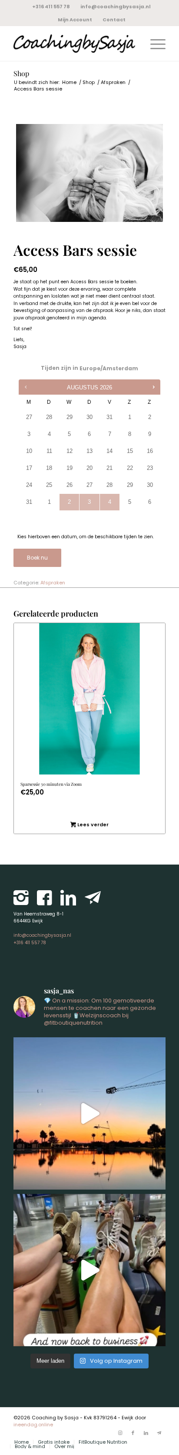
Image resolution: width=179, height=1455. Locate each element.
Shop (21, 73)
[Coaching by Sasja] (74, 43)
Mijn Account (75, 19)
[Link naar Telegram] (159, 1432)
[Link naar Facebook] (132, 1432)
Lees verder (92, 824)
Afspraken (52, 582)
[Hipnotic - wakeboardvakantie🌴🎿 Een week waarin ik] (89, 1113)
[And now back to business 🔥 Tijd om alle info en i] (89, 1270)
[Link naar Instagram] (119, 1432)
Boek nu (37, 557)
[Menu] (154, 43)
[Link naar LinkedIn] (145, 1432)
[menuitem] (51, 6)
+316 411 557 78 (51, 6)
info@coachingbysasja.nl (115, 6)
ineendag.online (33, 1424)
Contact (114, 19)
